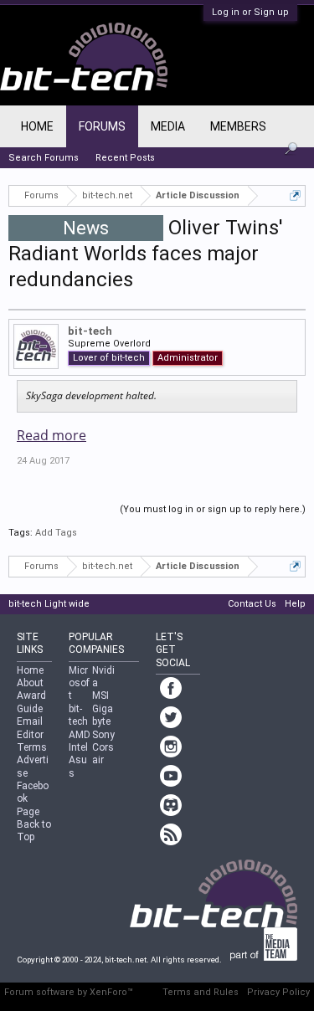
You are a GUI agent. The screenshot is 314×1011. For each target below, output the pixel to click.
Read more (51, 435)
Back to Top (34, 831)
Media (168, 126)
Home (37, 126)
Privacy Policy (278, 992)
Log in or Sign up (250, 12)
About (30, 683)
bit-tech (90, 331)
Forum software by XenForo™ (68, 992)
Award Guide (31, 702)
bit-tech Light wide (49, 603)
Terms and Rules (200, 992)
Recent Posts (125, 157)
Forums (102, 126)
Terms (32, 747)
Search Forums (43, 157)
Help (295, 603)
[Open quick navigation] (295, 195)
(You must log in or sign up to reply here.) (213, 509)
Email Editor (30, 728)
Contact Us (252, 603)
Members (238, 126)
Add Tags (56, 532)
